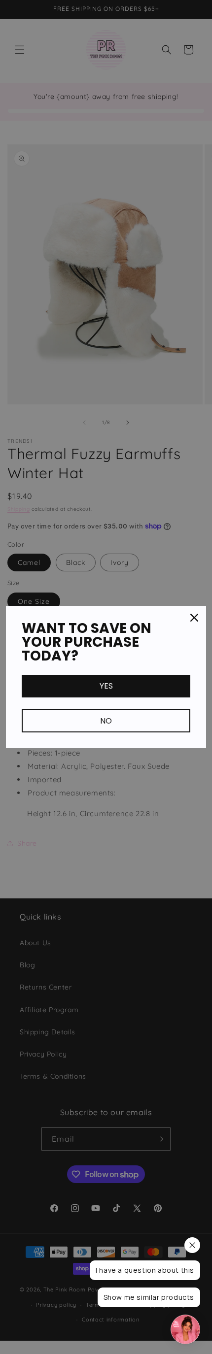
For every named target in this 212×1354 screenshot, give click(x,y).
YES (106, 686)
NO (106, 721)
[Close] (194, 617)
